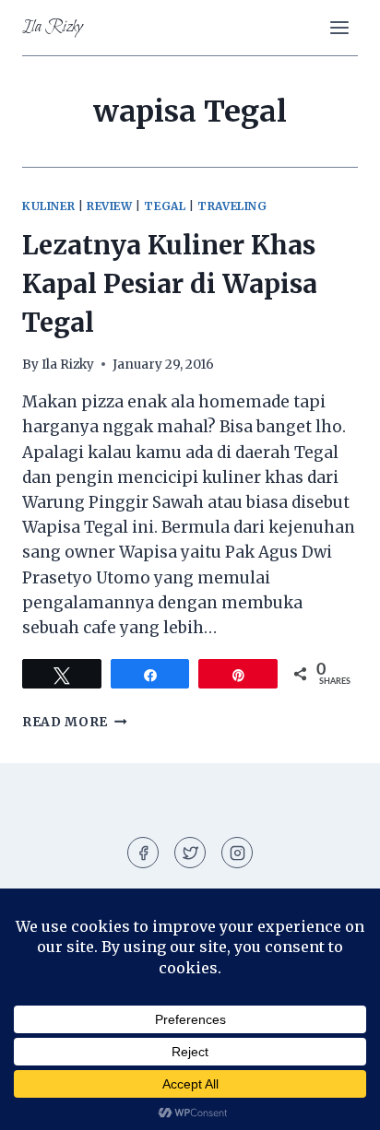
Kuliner (48, 206)
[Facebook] (143, 852)
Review (110, 206)
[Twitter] (190, 852)
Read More (74, 722)
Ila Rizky (68, 364)
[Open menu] (339, 27)
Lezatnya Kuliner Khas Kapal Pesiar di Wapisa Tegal (169, 284)
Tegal (164, 206)
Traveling (232, 206)
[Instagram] (237, 852)
